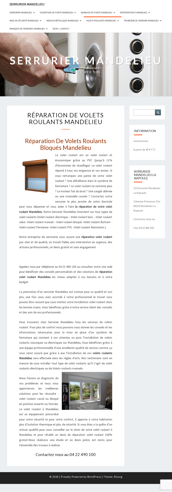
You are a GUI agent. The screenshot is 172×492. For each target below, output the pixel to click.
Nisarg (118, 476)
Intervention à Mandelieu (133, 12)
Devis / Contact (61, 28)
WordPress (94, 476)
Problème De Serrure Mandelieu (141, 20)
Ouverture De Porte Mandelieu (56, 12)
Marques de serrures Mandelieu (27, 28)
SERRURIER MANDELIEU (27, 4)
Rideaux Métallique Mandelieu (63, 20)
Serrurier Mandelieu (21, 12)
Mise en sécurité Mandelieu (24, 20)
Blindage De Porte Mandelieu (96, 12)
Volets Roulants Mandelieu (101, 20)
